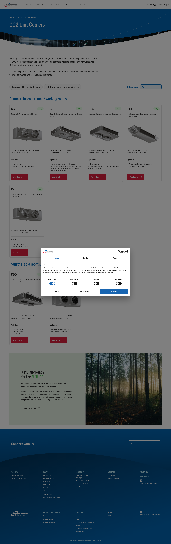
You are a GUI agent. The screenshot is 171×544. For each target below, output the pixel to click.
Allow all (114, 291)
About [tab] (115, 258)
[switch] (74, 283)
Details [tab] (85, 258)
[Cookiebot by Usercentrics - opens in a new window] (119, 251)
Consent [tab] (56, 258)
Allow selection (85, 291)
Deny (57, 291)
